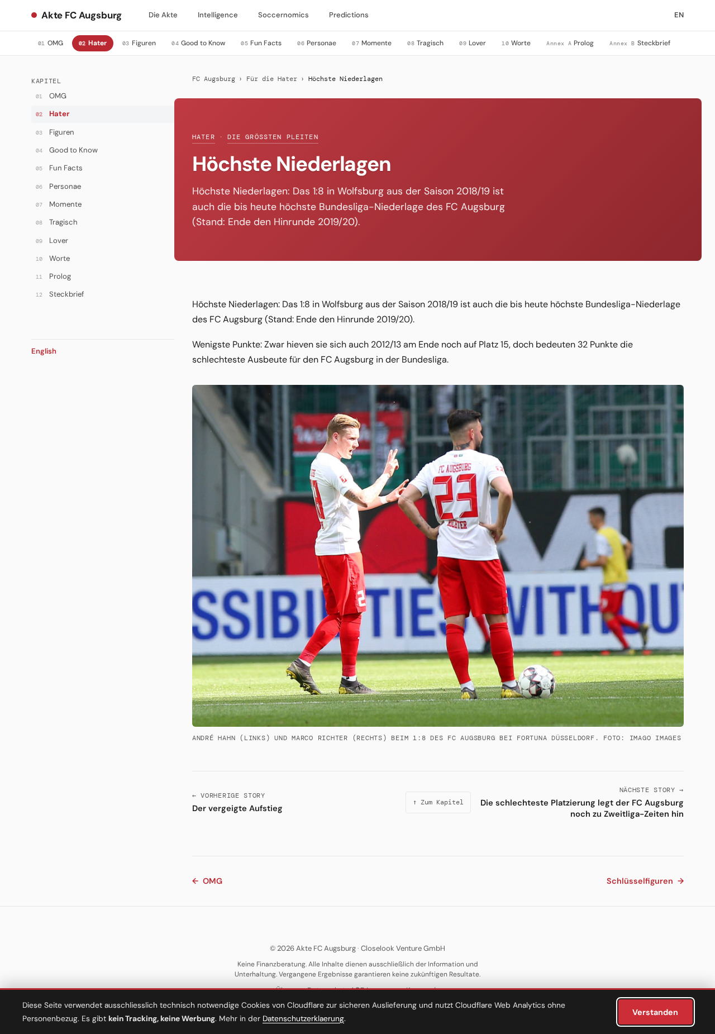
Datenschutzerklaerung (303, 1018)
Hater (203, 137)
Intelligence (218, 15)
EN (679, 15)
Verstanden (655, 1012)
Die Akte (163, 15)
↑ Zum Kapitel (438, 802)
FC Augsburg (213, 79)
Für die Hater (271, 79)
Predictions (349, 15)
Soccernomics (283, 15)
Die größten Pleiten (272, 137)
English (43, 351)
